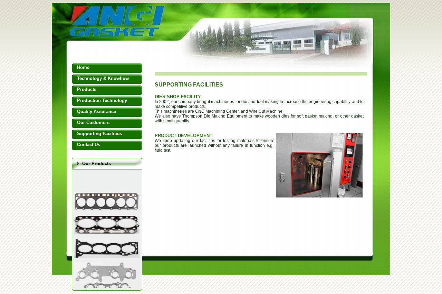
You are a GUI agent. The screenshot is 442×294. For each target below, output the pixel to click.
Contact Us (88, 144)
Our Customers (93, 122)
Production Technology (102, 100)
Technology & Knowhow (103, 78)
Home (83, 67)
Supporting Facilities (99, 133)
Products (86, 89)
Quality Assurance (96, 111)
